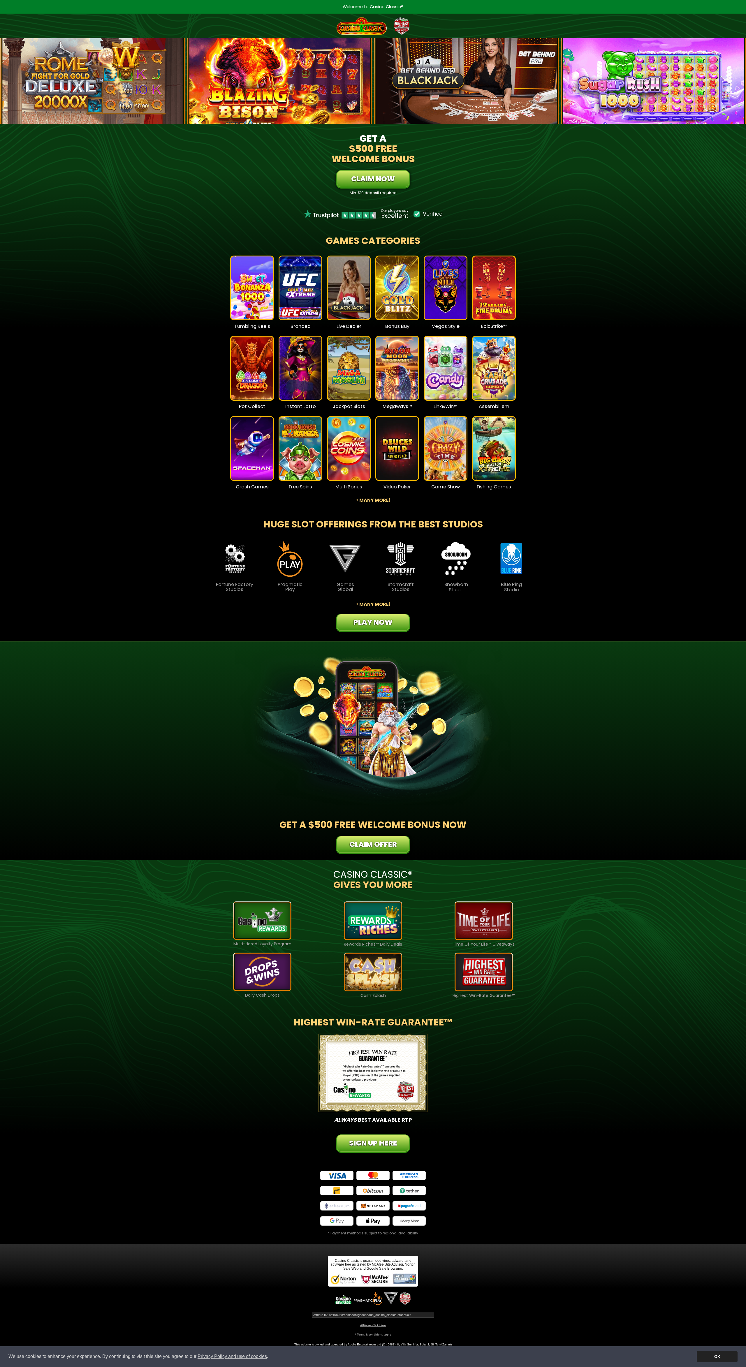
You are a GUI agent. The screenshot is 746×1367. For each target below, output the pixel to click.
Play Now (252, 292)
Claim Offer (373, 844)
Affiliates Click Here (373, 1325)
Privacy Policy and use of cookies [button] (232, 1356)
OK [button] (717, 1356)
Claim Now (373, 179)
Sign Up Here (373, 1143)
